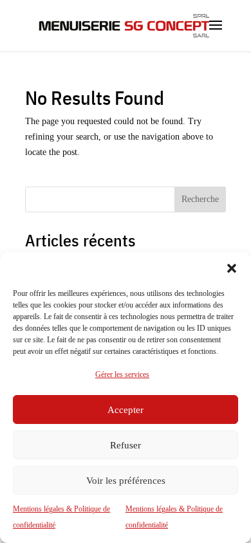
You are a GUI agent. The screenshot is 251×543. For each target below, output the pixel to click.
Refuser (125, 445)
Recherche (200, 199)
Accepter (125, 410)
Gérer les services (122, 374)
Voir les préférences (125, 480)
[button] (231, 268)
